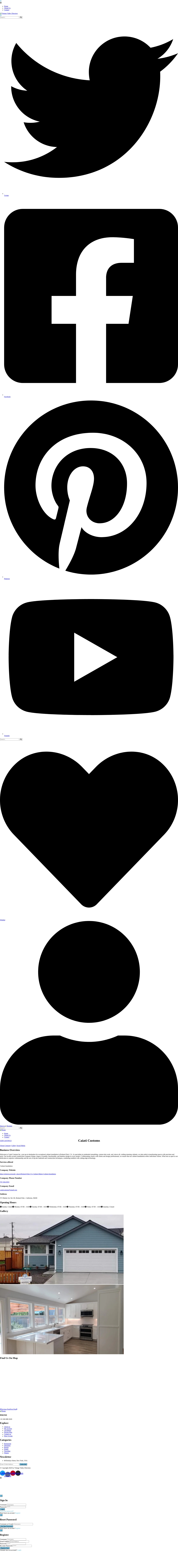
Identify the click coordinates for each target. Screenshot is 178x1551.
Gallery (13, 1146)
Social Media (21, 1146)
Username (3, 1505)
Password (3, 1507)
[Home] (3, 1130)
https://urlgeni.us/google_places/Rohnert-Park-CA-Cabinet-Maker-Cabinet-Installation (28, 1174)
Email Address (4, 1541)
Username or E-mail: (6, 1524)
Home (6, 6)
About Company (5, 1146)
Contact (6, 10)
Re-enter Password (6, 1546)
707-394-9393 (4, 1182)
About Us (7, 8)
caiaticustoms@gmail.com (8, 1190)
